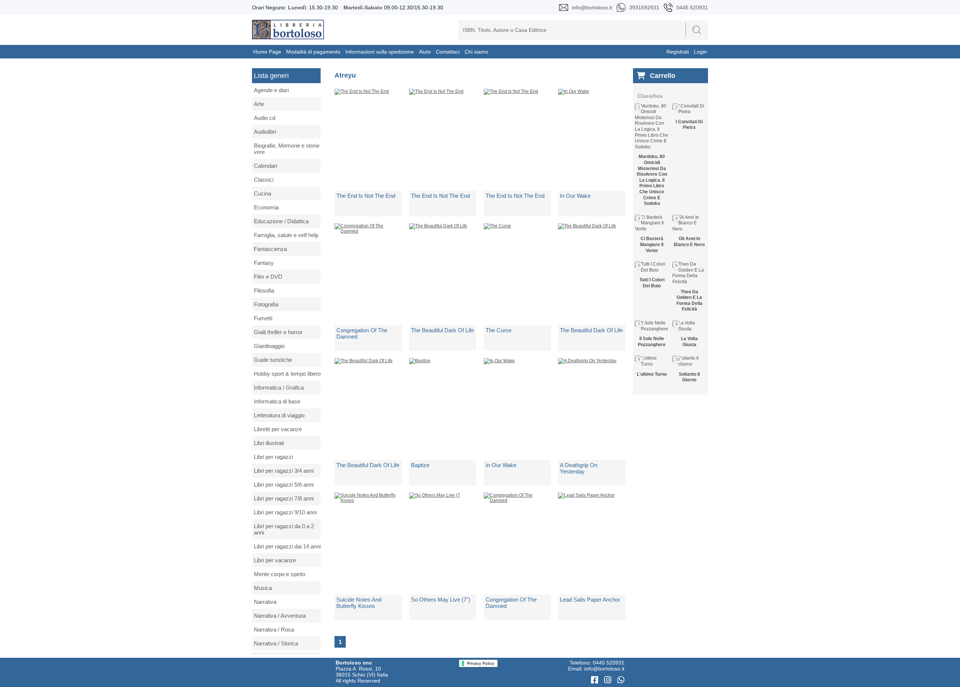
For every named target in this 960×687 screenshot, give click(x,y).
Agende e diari (271, 90)
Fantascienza (270, 249)
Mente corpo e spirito (279, 574)
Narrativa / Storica (276, 643)
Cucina (262, 193)
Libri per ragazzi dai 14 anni (287, 546)
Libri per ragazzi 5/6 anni (284, 484)
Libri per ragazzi (273, 457)
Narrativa (265, 602)
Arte (259, 104)
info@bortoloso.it (604, 669)
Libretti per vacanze (278, 429)
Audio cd (264, 118)
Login (700, 52)
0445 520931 (608, 663)
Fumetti (263, 318)
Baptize (420, 465)
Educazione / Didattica (281, 221)
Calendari (265, 166)
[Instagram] (609, 680)
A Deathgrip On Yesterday (578, 468)
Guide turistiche (273, 360)
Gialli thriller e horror (278, 332)
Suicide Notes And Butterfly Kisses (358, 602)
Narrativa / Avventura (280, 615)
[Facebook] (595, 680)
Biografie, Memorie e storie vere (287, 148)
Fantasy (264, 263)
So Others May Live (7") (440, 599)
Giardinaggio (269, 346)
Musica (263, 588)
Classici (263, 179)
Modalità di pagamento (313, 52)
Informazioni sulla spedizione (379, 52)
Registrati (677, 52)
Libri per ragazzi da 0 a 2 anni (284, 529)
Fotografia (266, 304)
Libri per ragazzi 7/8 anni (284, 498)
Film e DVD (268, 276)
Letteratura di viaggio (279, 415)
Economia (266, 207)
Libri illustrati (269, 443)
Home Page (267, 52)
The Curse (499, 330)
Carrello (662, 75)
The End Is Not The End (365, 196)
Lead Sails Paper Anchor (590, 599)
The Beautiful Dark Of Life (442, 330)
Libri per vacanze (275, 560)
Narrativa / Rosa (274, 629)
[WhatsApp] (620, 680)
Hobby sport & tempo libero (287, 373)
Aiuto (425, 52)
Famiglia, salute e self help (286, 235)
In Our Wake (575, 196)
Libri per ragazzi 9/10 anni (285, 512)
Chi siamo (476, 52)
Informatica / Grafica (279, 387)
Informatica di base (277, 401)
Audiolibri (265, 131)
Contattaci (448, 52)
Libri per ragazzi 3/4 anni (284, 470)
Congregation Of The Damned (361, 333)
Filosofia (264, 290)
